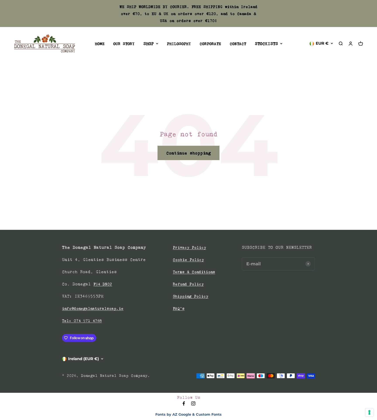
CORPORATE (210, 44)
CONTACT (238, 44)
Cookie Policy (188, 259)
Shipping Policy (190, 296)
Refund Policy (188, 284)
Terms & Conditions (194, 272)
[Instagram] (193, 405)
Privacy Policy (189, 247)
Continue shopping (188, 153)
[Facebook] (183, 405)
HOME (100, 44)
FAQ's (179, 308)
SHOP (148, 43)
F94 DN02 (102, 284)
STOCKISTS (266, 43)
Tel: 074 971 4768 (82, 320)
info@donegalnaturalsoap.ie (92, 308)
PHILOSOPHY (179, 44)
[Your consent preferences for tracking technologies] (369, 412)
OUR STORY (124, 44)
